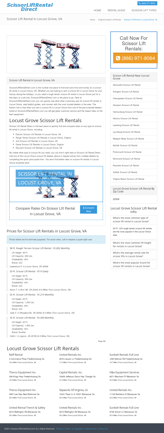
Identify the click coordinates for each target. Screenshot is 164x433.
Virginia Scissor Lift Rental (109, 19)
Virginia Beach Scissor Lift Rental (128, 178)
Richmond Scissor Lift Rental (126, 158)
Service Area (91, 428)
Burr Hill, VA (26, 289)
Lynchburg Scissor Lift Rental (126, 131)
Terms (68, 428)
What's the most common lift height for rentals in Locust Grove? (132, 244)
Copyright (78, 428)
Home (97, 10)
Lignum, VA (25, 336)
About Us (104, 428)
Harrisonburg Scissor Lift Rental (127, 111)
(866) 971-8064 (148, 3)
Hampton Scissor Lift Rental (126, 105)
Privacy (59, 428)
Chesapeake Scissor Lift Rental (127, 98)
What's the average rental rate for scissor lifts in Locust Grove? (131, 254)
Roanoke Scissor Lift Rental (126, 165)
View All (102, 341)
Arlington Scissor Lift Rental (126, 91)
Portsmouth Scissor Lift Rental (127, 151)
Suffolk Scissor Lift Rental (125, 172)
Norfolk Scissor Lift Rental (125, 145)
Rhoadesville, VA (28, 312)
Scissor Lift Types (144, 10)
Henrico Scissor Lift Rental (125, 118)
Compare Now (89, 209)
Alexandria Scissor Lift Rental (126, 84)
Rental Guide (116, 10)
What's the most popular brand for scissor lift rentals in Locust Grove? (131, 264)
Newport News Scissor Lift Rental (128, 138)
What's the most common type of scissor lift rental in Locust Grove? (131, 219)
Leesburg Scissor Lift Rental (126, 125)
